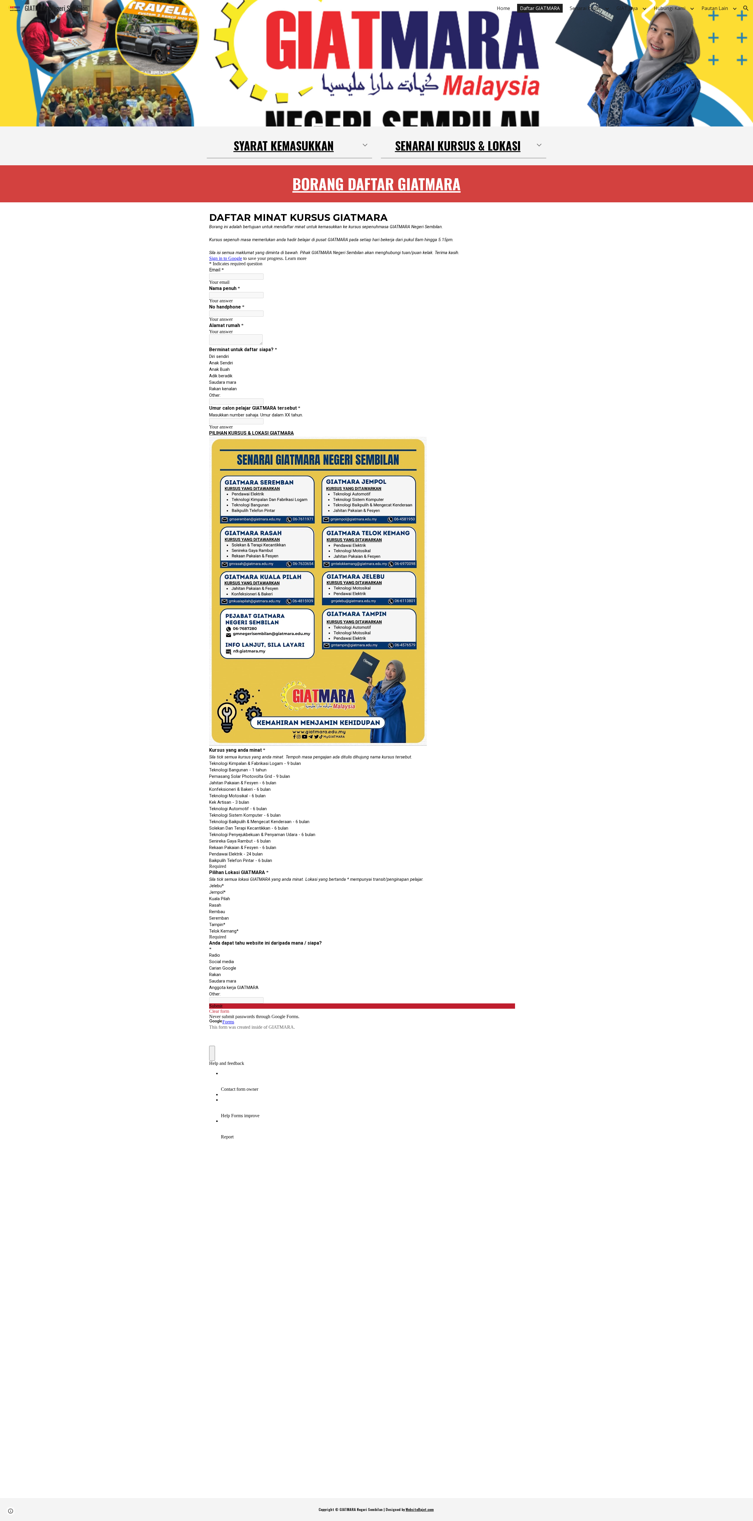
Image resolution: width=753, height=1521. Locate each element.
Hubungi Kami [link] (669, 8)
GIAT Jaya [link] (627, 8)
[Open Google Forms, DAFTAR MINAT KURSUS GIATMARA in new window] (506, 217)
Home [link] (503, 8)
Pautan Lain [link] (715, 8)
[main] (289, 146)
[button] (746, 8)
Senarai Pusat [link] (585, 8)
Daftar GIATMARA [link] (540, 8)
